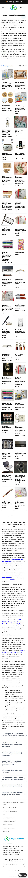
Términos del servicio (9, 818)
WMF (3, 577)
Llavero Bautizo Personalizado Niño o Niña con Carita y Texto (6, 132)
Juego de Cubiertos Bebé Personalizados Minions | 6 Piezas (19, 405)
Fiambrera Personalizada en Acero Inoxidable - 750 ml (7, 155)
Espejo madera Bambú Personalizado (6, 107)
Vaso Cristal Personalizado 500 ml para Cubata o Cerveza (20, 332)
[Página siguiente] (20, 515)
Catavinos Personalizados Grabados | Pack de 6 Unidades (7, 428)
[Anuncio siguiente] (25, 2)
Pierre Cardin (6, 624)
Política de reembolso (9, 828)
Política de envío (7, 824)
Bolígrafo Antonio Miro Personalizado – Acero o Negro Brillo (20, 454)
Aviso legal (6, 831)
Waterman (20, 622)
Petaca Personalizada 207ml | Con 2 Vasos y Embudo (6, 454)
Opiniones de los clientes (10, 808)
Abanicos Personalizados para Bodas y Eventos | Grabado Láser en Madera (7, 204)
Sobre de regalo (19, 252)
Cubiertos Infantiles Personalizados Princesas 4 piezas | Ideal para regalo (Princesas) (7, 307)
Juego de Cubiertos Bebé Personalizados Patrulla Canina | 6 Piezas (20, 108)
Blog (4, 814)
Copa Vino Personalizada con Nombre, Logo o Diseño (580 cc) (7, 379)
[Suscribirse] (23, 865)
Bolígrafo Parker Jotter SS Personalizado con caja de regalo (7, 281)
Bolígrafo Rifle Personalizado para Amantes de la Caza (7, 503)
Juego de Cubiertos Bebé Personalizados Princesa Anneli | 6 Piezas (20, 503)
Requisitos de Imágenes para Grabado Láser (13, 803)
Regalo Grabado (16, 876)
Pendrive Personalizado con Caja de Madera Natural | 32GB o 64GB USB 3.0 (7, 179)
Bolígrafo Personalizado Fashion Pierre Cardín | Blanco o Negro (6, 332)
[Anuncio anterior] (2, 2)
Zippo (21, 624)
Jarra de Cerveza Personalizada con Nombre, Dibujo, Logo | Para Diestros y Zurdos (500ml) (20, 479)
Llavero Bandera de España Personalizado (19, 356)
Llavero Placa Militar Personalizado (19, 131)
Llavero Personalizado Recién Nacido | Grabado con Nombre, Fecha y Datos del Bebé (19, 180)
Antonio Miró (14, 624)
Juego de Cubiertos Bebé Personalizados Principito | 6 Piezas (7, 84)
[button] (3, 7)
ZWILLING (8, 577)
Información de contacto (10, 811)
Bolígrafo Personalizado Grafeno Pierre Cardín (6, 230)
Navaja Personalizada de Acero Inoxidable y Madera (20, 306)
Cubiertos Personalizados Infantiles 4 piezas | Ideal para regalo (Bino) (20, 230)
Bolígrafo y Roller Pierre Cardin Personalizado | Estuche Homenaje (7, 477)
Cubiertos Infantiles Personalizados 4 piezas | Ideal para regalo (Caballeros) (20, 381)
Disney (12, 579)
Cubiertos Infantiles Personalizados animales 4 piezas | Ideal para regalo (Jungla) (20, 205)
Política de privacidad (9, 821)
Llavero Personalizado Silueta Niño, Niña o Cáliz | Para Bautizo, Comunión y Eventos (20, 430)
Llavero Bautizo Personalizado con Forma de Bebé (20, 155)
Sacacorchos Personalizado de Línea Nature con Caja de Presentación (20, 282)
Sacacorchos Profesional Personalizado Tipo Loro (7, 356)
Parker (14, 622)
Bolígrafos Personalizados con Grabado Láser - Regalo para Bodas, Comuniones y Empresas (7, 256)
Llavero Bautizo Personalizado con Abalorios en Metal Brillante (20, 84)
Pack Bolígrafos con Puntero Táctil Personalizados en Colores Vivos (7, 405)
